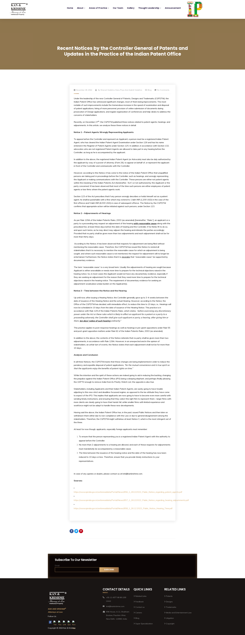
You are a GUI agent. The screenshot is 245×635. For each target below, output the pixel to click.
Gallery (130, 8)
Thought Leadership (148, 8)
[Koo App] (73, 622)
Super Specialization (144, 623)
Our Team (118, 8)
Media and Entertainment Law (179, 612)
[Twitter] (76, 531)
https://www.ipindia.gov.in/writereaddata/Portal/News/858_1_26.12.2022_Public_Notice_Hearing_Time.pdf (123, 508)
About (80, 8)
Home (70, 8)
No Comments (163, 90)
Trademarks (171, 607)
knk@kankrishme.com (132, 473)
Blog (149, 90)
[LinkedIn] (64, 622)
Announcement (173, 8)
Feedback (139, 601)
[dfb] (194, 10)
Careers (138, 612)
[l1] (19, 9)
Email (57, 565)
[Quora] (69, 622)
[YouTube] (59, 622)
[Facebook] (72, 531)
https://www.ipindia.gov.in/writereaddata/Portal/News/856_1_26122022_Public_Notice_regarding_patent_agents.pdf (128, 492)
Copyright (170, 623)
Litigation (170, 618)
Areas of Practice (98, 8)
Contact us (140, 607)
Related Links (140, 596)
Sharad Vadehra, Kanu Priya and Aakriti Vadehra (121, 90)
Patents (169, 596)
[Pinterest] (81, 531)
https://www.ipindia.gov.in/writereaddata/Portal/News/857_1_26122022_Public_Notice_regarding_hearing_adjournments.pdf (131, 500)
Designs (169, 601)
